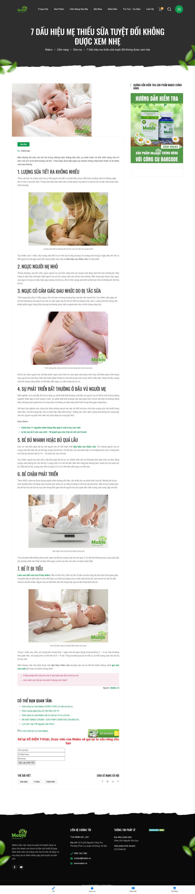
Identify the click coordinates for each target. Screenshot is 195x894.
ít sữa (37, 782)
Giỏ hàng (174, 891)
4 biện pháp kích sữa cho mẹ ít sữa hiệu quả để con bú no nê (50, 675)
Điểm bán (112, 9)
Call (53, 891)
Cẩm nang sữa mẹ (79, 9)
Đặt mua (98, 9)
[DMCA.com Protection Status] (157, 830)
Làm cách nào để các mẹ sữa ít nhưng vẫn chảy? (45, 680)
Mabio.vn (114, 688)
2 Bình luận (25, 151)
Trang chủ (43, 9)
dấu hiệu (23, 782)
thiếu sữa (50, 782)
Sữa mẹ (23, 144)
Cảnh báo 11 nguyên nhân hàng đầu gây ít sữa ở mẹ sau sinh (51, 427)
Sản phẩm (59, 9)
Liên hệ (150, 9)
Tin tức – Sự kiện (131, 9)
